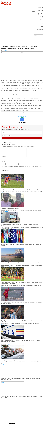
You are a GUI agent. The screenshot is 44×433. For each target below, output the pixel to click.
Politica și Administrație (37, 11)
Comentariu (5, 156)
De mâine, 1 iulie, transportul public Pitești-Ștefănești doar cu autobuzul (23, 94)
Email (3, 161)
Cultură (41, 17)
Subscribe (22, 138)
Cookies (28, 430)
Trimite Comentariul (5, 170)
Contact (15, 430)
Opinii (41, 16)
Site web (3, 164)
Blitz (42, 23)
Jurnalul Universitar (38, 28)
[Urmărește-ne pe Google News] (22, 120)
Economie (40, 14)
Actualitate (40, 10)
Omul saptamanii (39, 29)
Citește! (3, 192)
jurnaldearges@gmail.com (10, 404)
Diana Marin (4, 50)
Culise (41, 26)
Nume (3, 159)
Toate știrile (40, 8)
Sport (41, 19)
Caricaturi (40, 25)
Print (42, 22)
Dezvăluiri (40, 13)
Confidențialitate (22, 430)
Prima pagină (40, 7)
